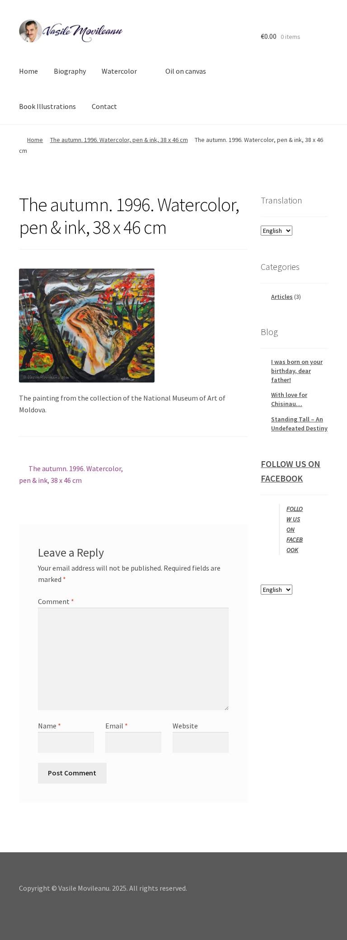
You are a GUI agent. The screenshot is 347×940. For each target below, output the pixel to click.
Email (116, 725)
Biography (70, 71)
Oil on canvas (185, 71)
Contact (104, 106)
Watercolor (119, 71)
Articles (282, 297)
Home (28, 71)
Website (185, 725)
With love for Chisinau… (289, 399)
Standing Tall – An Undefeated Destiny (299, 423)
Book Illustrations (47, 106)
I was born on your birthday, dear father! (297, 371)
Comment (56, 601)
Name (49, 725)
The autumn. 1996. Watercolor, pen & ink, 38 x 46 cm (119, 140)
